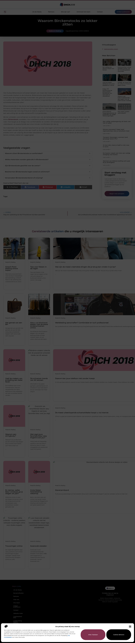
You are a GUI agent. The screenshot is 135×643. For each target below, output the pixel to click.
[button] (130, 627)
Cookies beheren (118, 634)
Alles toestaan (93, 634)
